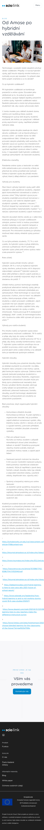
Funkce (5, 746)
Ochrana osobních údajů (12, 786)
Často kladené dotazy (8, 763)
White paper (7, 780)
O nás (4, 757)
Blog (4, 775)
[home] (10, 5)
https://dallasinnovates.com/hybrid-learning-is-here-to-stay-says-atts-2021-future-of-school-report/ (22, 587)
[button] (38, 5)
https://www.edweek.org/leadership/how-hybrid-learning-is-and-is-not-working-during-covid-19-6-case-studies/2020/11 (21, 598)
